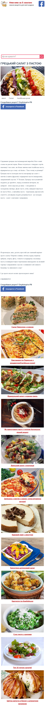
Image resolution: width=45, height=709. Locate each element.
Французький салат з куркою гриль (23, 396)
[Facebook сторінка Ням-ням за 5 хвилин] (41, 2)
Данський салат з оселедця (22, 466)
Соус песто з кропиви (22, 634)
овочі (4, 98)
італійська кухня (23, 98)
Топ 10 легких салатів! (22, 668)
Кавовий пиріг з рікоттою (22, 535)
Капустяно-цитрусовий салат (22, 568)
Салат (11, 98)
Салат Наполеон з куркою (23, 327)
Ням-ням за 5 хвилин (20, 2)
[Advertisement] (22, 30)
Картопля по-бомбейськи (22, 601)
